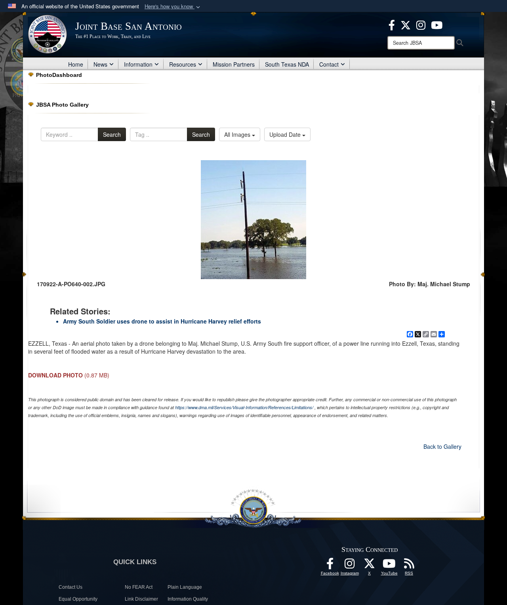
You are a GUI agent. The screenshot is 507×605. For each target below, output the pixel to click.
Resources (182, 64)
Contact (329, 64)
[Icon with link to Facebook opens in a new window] (392, 24)
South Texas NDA (287, 64)
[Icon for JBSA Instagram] (350, 566)
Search (112, 134)
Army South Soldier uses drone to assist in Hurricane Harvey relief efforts (162, 321)
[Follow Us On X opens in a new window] (369, 566)
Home (75, 64)
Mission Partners (234, 64)
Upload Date (285, 134)
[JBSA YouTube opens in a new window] (436, 24)
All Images (238, 134)
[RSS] (409, 566)
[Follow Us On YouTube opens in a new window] (389, 566)
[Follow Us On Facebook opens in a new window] (330, 566)
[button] (173, 6)
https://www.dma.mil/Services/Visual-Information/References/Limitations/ (244, 407)
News (100, 64)
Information (138, 64)
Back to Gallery (442, 446)
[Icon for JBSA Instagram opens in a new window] (420, 24)
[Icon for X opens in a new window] (405, 24)
